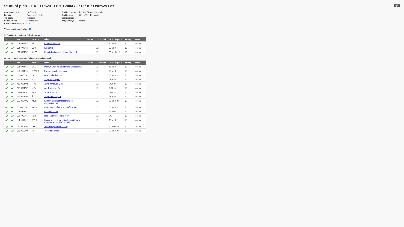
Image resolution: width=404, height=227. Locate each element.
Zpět (397, 5)
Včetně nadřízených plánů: (16, 29)
